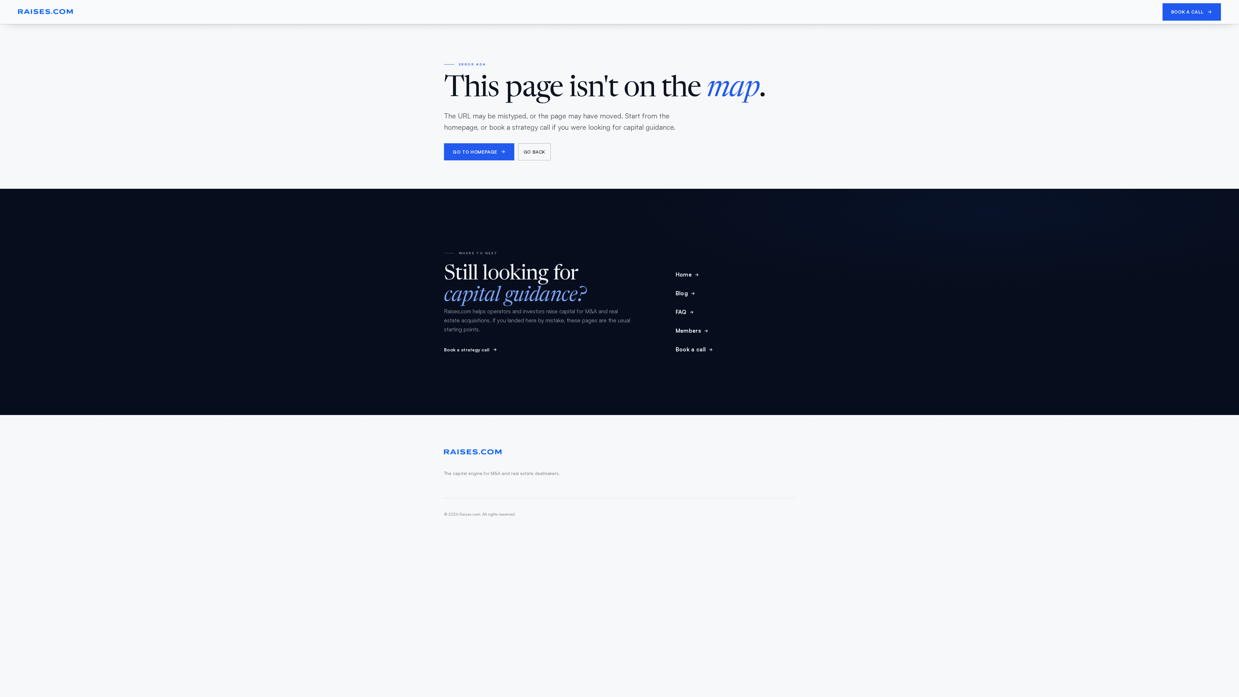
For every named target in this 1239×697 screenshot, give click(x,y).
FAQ (681, 311)
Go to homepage (475, 152)
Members (688, 330)
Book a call (1187, 12)
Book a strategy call (467, 349)
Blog (682, 293)
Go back (534, 152)
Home (684, 274)
